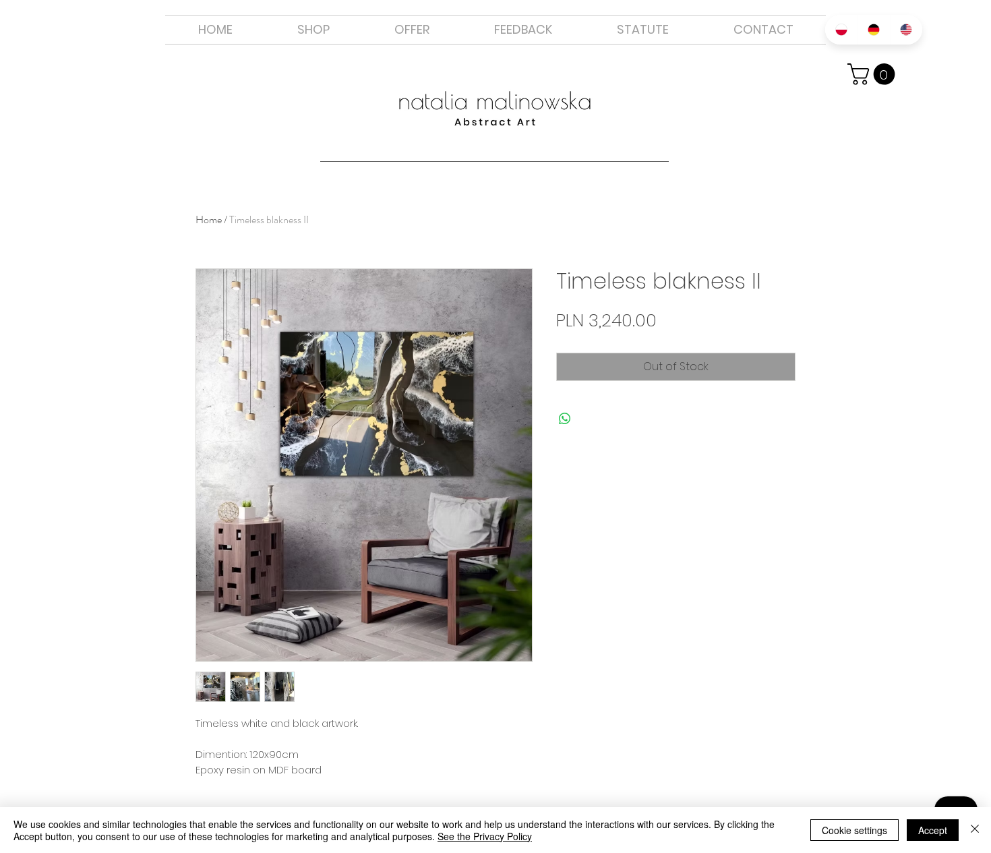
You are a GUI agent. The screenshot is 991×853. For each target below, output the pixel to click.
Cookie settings (854, 830)
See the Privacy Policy (485, 836)
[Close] (975, 830)
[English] (906, 30)
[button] (412, 30)
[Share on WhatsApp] (565, 419)
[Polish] (841, 30)
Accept (932, 830)
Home (209, 219)
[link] (873, 74)
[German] (873, 30)
